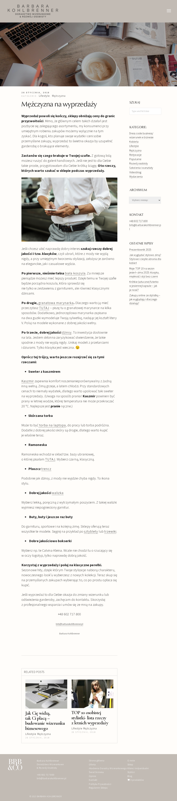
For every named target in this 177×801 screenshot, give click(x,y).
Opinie (92, 776)
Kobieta (133, 141)
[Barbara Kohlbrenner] (33, 11)
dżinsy (67, 332)
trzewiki (110, 531)
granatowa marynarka (56, 303)
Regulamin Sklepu (98, 787)
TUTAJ (44, 308)
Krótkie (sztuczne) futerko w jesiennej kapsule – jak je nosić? (144, 285)
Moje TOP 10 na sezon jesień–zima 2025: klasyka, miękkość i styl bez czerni (144, 272)
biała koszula (75, 273)
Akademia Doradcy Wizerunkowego (108, 768)
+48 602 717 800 (138, 221)
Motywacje (135, 154)
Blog (129, 776)
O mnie (131, 760)
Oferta (92, 764)
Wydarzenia (136, 176)
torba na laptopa (52, 425)
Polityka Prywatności (100, 784)
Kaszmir (27, 381)
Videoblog (135, 172)
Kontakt (93, 779)
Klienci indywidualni (138, 768)
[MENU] (169, 7)
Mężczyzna (59, 95)
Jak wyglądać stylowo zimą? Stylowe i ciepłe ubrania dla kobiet (145, 259)
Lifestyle (44, 95)
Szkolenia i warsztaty (141, 167)
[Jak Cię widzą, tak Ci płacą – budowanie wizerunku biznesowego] (46, 694)
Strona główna (96, 760)
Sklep (130, 764)
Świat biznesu (96, 772)
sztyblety (91, 531)
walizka (58, 493)
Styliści (131, 772)
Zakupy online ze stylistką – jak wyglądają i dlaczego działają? (144, 299)
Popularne (135, 159)
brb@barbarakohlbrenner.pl (51, 778)
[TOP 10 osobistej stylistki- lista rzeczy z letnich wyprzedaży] (93, 694)
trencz (46, 469)
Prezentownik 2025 (140, 249)
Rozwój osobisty (138, 163)
